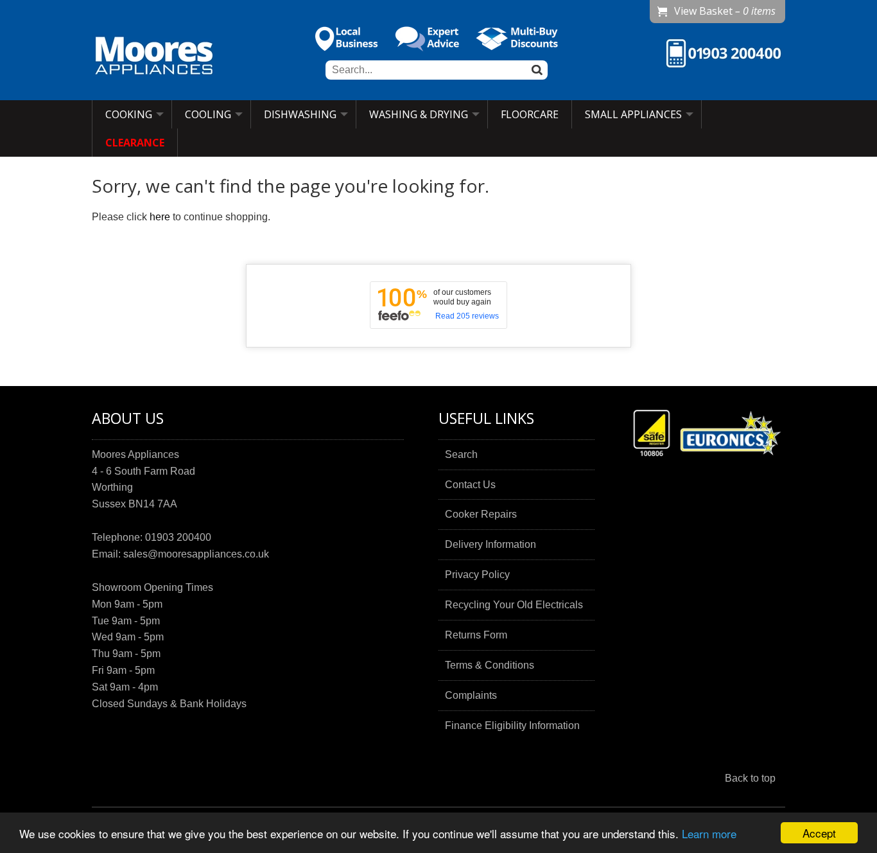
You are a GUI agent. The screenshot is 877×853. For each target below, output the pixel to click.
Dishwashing (300, 114)
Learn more (709, 833)
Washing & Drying (418, 114)
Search (461, 454)
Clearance (134, 143)
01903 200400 (178, 537)
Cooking (128, 114)
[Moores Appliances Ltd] (154, 57)
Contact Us (470, 484)
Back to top (750, 778)
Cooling (208, 114)
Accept (819, 833)
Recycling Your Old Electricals (514, 604)
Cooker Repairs (481, 514)
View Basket (725, 11)
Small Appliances (633, 114)
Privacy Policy (477, 574)
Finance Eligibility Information (512, 725)
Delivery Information (490, 544)
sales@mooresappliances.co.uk (196, 554)
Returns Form (476, 634)
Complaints (471, 695)
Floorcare (530, 114)
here (160, 216)
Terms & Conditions (489, 665)
